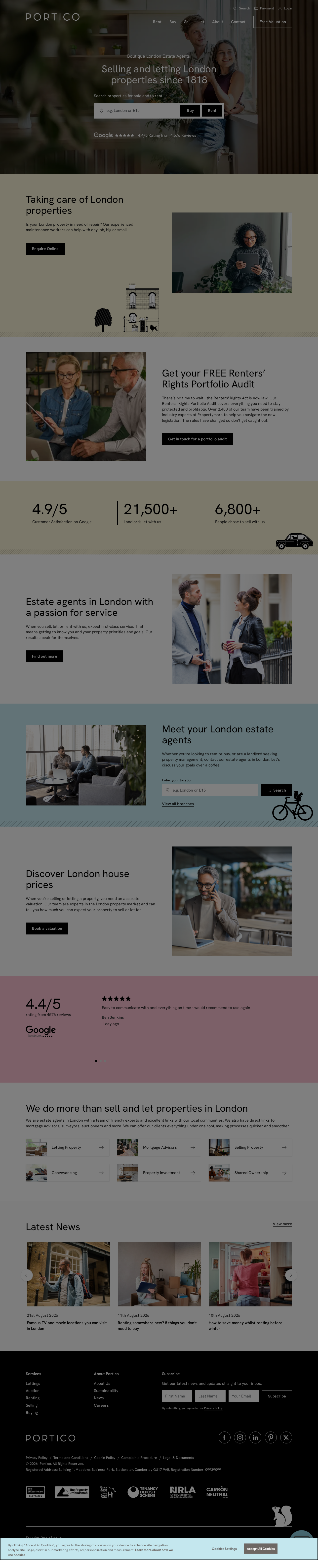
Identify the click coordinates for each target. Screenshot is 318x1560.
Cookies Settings (224, 1548)
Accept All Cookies (261, 1548)
